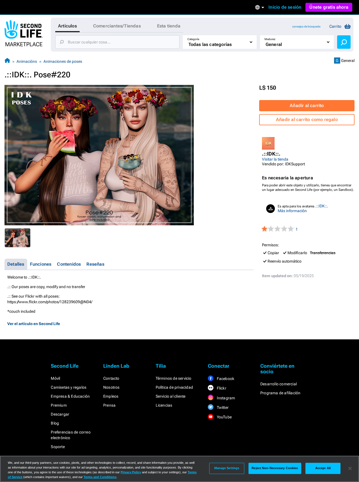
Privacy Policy (131, 472)
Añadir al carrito (307, 105)
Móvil (55, 378)
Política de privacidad (174, 387)
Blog (55, 423)
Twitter (222, 407)
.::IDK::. (321, 206)
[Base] (7, 61)
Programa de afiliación (280, 393)
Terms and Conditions (100, 477)
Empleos (110, 396)
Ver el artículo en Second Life (33, 323)
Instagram (225, 398)
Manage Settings (227, 468)
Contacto (111, 378)
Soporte (58, 446)
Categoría (193, 39)
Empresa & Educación (70, 396)
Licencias (164, 405)
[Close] (350, 468)
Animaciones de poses (62, 61)
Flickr (221, 388)
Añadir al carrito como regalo (307, 119)
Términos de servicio (174, 378)
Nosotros (111, 387)
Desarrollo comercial (278, 384)
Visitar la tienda (275, 159)
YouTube (224, 417)
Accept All (323, 468)
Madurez (269, 39)
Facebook (225, 378)
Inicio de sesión (284, 7)
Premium (58, 405)
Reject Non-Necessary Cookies (275, 468)
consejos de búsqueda (306, 26)
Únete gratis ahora (328, 7)
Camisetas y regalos (68, 387)
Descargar (60, 414)
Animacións (27, 61)
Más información (292, 210)
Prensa (109, 405)
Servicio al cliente (171, 396)
